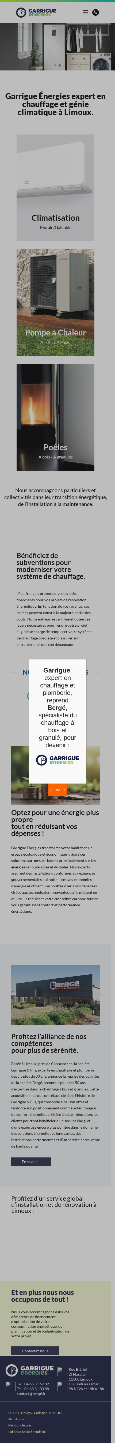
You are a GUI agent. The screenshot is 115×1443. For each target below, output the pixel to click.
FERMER (57, 790)
